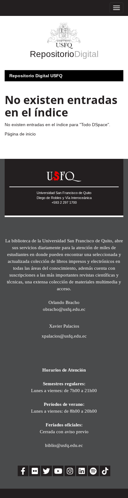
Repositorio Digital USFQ (35, 75)
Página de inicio (20, 133)
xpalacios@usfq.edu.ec (64, 336)
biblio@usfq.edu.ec (64, 445)
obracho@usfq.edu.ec (64, 309)
